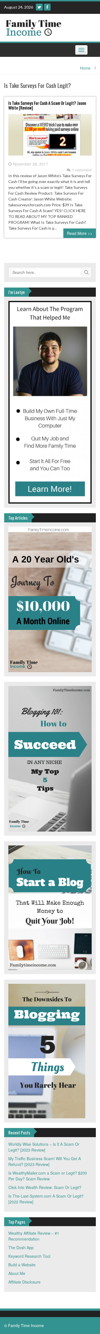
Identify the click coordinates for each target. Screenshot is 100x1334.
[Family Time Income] (48, 27)
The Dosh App (21, 1247)
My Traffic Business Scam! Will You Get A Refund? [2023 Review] (44, 1161)
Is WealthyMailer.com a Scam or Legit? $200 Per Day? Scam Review (47, 1175)
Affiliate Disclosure (24, 1282)
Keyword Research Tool (29, 1256)
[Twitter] (39, 7)
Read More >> (79, 233)
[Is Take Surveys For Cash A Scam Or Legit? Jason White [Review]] (50, 137)
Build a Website (22, 1264)
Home (85, 68)
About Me (16, 1273)
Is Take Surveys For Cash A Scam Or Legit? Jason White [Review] (47, 105)
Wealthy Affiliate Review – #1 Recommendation (33, 1236)
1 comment (82, 169)
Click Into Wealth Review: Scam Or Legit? (44, 1187)
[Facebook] (47, 7)
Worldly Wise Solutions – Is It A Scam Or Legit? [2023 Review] (43, 1147)
